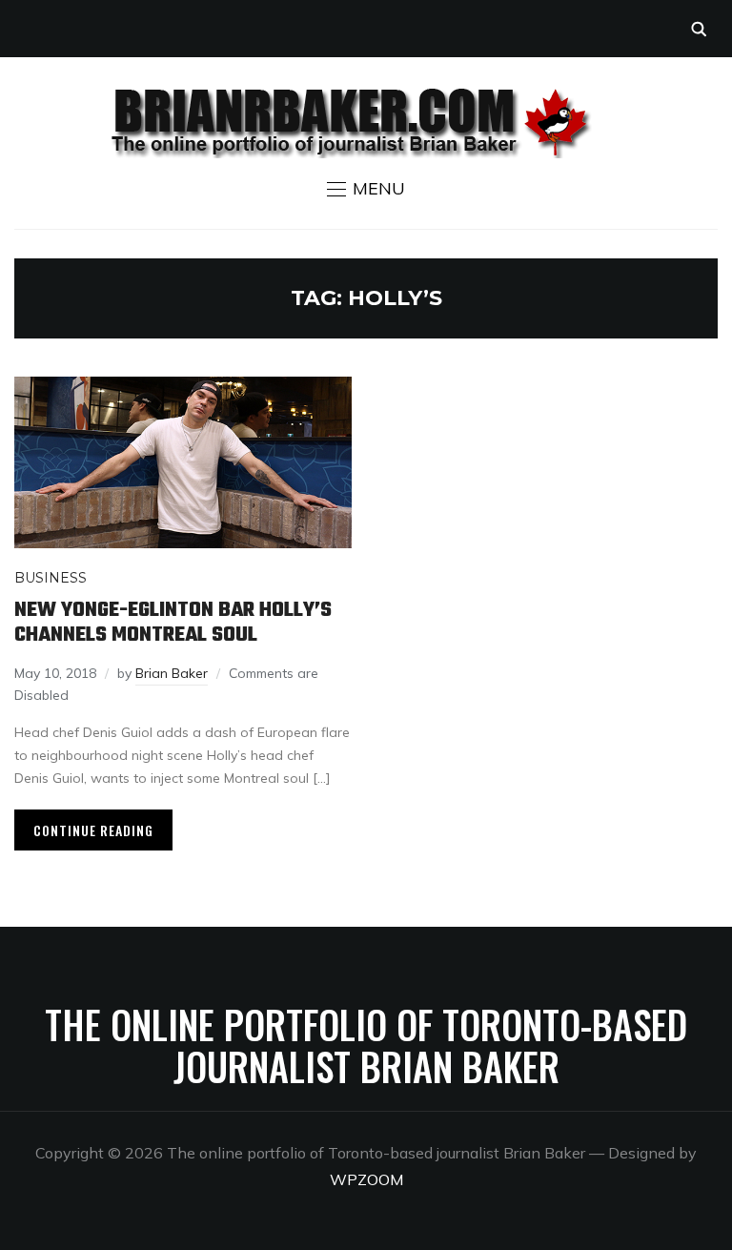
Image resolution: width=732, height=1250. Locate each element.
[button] (366, 188)
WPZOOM (366, 1179)
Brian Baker (171, 673)
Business (50, 577)
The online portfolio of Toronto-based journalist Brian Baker (366, 1045)
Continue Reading (93, 830)
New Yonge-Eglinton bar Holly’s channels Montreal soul (173, 622)
